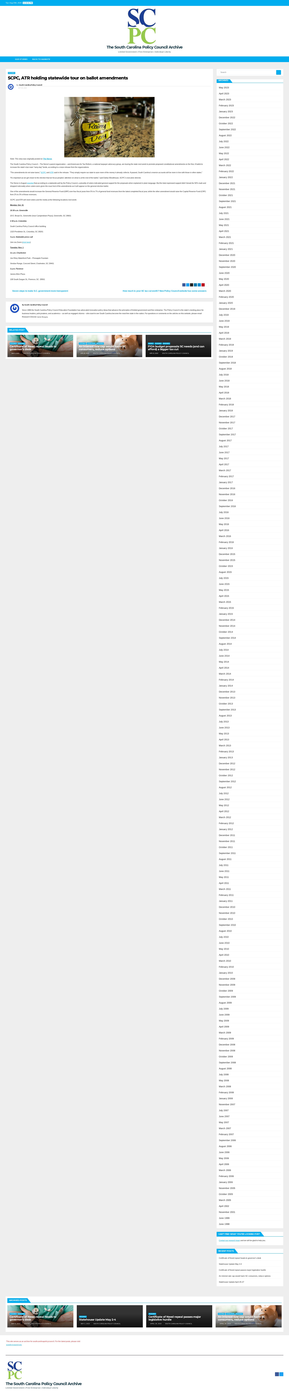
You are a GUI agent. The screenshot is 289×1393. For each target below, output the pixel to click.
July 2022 (224, 141)
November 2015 (227, 560)
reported (30, 183)
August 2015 (225, 572)
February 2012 (226, 823)
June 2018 (224, 380)
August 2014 (225, 644)
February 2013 (226, 751)
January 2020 (226, 303)
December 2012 (227, 763)
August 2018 (225, 368)
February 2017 (226, 476)
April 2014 (224, 668)
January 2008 (226, 1098)
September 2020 (227, 267)
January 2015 (226, 614)
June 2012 (224, 799)
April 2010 (224, 955)
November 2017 (227, 422)
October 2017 (226, 428)
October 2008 (226, 1056)
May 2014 (224, 662)
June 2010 (224, 943)
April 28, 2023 (156, 1323)
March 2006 (225, 1170)
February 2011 (226, 895)
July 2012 (224, 793)
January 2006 (226, 1182)
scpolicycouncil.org (14, 1345)
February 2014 (226, 679)
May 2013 (224, 733)
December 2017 (227, 416)
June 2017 (224, 452)
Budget (151, 343)
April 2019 (224, 333)
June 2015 (224, 584)
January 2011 (226, 901)
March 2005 (225, 1200)
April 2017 (224, 464)
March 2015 (225, 602)
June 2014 (224, 656)
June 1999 (224, 1218)
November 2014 (227, 626)
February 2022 (226, 171)
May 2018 (224, 386)
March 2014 (225, 674)
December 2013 (227, 691)
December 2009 (227, 979)
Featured (12, 73)
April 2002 (224, 1206)
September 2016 (227, 506)
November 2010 (227, 913)
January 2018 (226, 410)
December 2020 (227, 255)
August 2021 (225, 207)
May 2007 (224, 1122)
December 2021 (227, 183)
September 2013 (227, 709)
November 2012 (227, 769)
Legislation (91, 343)
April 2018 (224, 392)
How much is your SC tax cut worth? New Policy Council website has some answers (165, 291)
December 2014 (227, 620)
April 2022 (224, 159)
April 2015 (224, 596)
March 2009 (225, 1032)
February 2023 (226, 105)
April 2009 (224, 1026)
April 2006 (224, 1164)
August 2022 (225, 135)
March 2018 (225, 398)
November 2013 (227, 697)
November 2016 (227, 494)
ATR (52, 172)
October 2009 (226, 991)
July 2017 (224, 446)
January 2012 (226, 829)
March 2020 (225, 291)
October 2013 (226, 703)
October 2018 (226, 357)
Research (21, 343)
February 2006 (226, 1176)
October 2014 (226, 632)
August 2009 (225, 1002)
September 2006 (227, 1140)
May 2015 (224, 590)
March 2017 (225, 470)
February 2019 (226, 345)
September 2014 (227, 638)
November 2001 (227, 1212)
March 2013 (225, 745)
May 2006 (224, 1158)
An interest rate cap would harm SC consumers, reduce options (102, 348)
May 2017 (224, 458)
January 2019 (226, 351)
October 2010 (226, 919)
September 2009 (227, 997)
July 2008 (224, 1074)
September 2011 (227, 853)
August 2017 (225, 440)
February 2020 (226, 297)
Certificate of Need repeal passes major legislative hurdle (242, 1270)
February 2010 (226, 967)
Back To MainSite (41, 59)
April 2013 (224, 739)
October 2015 (226, 566)
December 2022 (227, 117)
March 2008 (225, 1086)
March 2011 (225, 889)
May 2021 (224, 225)
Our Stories (21, 59)
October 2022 (226, 123)
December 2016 (227, 488)
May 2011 (224, 877)
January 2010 (226, 973)
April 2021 (224, 231)
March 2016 (225, 536)
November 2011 (227, 841)
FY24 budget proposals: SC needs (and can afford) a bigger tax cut (176, 348)
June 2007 (224, 1116)
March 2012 (225, 817)
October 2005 (226, 1194)
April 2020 (224, 285)
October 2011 (226, 847)
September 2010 (227, 925)
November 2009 (227, 985)
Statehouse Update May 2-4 (230, 1264)
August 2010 (225, 931)
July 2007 (224, 1110)
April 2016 (224, 530)
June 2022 (224, 147)
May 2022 (224, 153)
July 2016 (224, 512)
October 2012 (226, 775)
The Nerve (47, 159)
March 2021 (225, 237)
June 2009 (224, 1014)
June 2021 (224, 219)
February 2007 (226, 1134)
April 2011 (224, 883)
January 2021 (226, 249)
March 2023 (225, 99)
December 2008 (227, 1044)
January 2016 (226, 548)
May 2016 (224, 524)
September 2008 (227, 1062)
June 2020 (224, 273)
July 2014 (224, 650)
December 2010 (227, 907)
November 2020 (227, 261)
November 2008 (227, 1050)
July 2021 (224, 213)
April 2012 (224, 811)
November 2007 (227, 1104)
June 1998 (224, 1224)
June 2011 (224, 871)
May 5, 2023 (16, 1323)
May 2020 (224, 279)
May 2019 (224, 327)
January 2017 (226, 482)
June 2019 (224, 321)
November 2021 (227, 189)
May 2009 (224, 1020)
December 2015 (227, 554)
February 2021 (226, 243)
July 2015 (224, 578)
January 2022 (226, 177)
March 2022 (225, 165)
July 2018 (224, 374)
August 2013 (225, 715)
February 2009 (226, 1038)
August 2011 (225, 859)
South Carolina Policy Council (30, 85)
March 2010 (225, 961)
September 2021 (227, 201)
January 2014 (226, 685)
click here (26, 242)
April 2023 (224, 93)
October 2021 (226, 195)
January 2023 (226, 111)
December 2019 (227, 309)
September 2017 (227, 434)
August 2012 (225, 787)
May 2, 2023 (85, 1323)
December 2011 (227, 835)
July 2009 (224, 1008)
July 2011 (224, 865)
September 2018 (227, 362)
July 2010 (224, 937)
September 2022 (227, 129)
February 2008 (226, 1092)
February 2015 (226, 608)
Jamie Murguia (42, 317)
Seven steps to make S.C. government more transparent (40, 291)
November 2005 (227, 1188)
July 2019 (224, 315)
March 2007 (225, 1128)
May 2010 (224, 949)
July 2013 (224, 721)
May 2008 (224, 1080)
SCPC (43, 172)
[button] (281, 59)
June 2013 (224, 727)
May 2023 (224, 87)
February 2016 (226, 542)
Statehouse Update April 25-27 (231, 1282)
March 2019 (225, 339)
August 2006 (225, 1146)
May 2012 (224, 805)
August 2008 (225, 1068)
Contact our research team (229, 1240)
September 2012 (227, 781)
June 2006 (224, 1152)
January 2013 (226, 757)
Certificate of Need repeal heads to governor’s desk (33, 348)
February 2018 (226, 404)
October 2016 (226, 500)
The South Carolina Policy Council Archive (144, 47)
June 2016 (224, 518)
